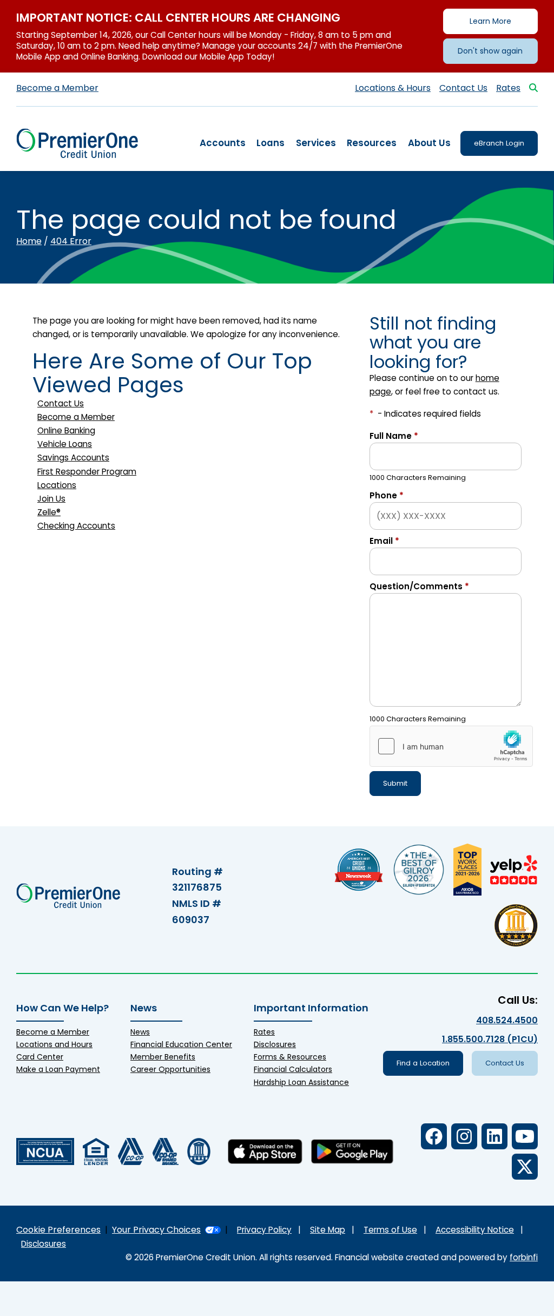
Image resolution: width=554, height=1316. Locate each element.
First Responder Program (86, 471)
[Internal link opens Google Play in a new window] (352, 1151)
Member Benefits (162, 1056)
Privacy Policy (264, 1229)
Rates (508, 88)
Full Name (394, 436)
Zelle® (49, 512)
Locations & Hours (393, 88)
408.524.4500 (507, 1020)
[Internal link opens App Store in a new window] (265, 1151)
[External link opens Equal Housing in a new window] (96, 1151)
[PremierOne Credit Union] (77, 142)
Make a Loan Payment (58, 1069)
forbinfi (524, 1257)
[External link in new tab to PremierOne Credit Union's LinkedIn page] (494, 1136)
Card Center (39, 1056)
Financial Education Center (181, 1044)
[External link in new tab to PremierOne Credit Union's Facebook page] (434, 1136)
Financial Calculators (293, 1069)
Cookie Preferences (58, 1229)
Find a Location (423, 1063)
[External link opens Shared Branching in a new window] (166, 1151)
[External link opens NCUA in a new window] (45, 1151)
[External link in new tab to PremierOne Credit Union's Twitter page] (525, 1167)
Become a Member (57, 88)
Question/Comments (419, 586)
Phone (387, 495)
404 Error (70, 241)
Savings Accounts (73, 457)
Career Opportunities (170, 1069)
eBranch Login (499, 143)
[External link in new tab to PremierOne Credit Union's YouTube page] (525, 1136)
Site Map (327, 1229)
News (140, 1032)
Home (29, 241)
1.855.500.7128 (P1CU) (490, 1039)
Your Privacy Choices (156, 1229)
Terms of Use (390, 1229)
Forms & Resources (290, 1056)
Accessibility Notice (475, 1229)
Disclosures (275, 1044)
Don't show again (490, 50)
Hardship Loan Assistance (301, 1082)
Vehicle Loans (64, 444)
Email (384, 541)
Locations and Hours (54, 1044)
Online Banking (66, 430)
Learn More (490, 21)
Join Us (51, 498)
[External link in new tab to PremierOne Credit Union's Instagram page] (464, 1136)
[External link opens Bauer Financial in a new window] (198, 1151)
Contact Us (463, 88)
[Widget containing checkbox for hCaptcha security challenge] (451, 746)
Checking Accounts (76, 525)
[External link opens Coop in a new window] (130, 1151)
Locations (56, 485)
